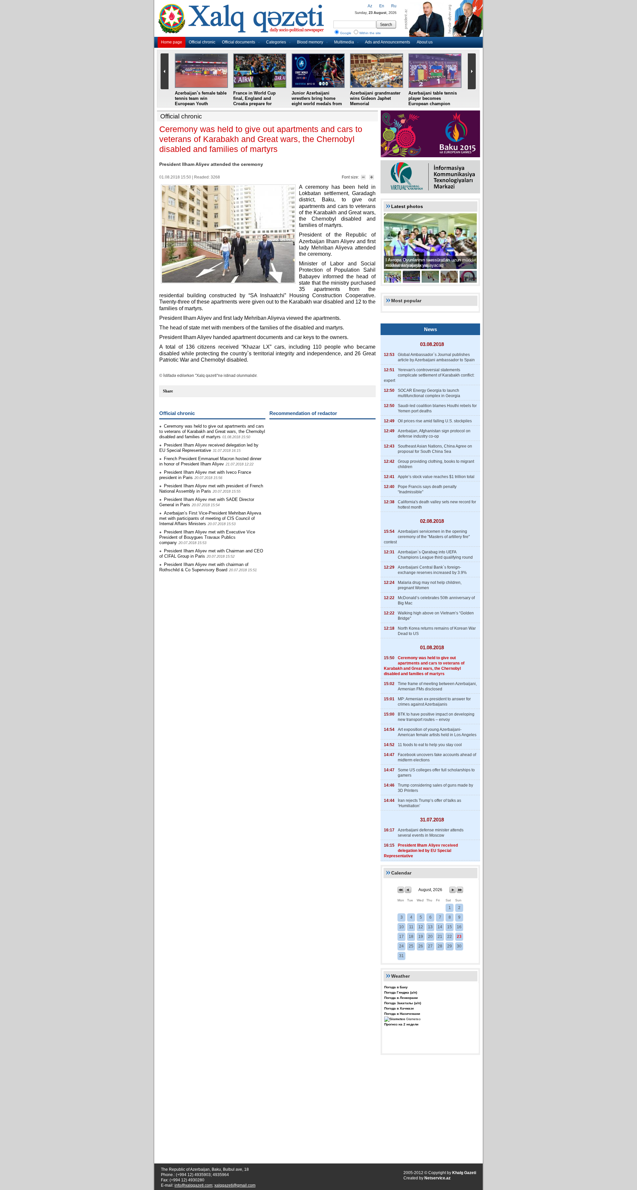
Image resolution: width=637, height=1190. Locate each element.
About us (425, 42)
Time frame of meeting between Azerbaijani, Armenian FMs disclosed (437, 686)
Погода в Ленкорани (401, 998)
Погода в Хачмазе (399, 1008)
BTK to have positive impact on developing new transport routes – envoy (436, 717)
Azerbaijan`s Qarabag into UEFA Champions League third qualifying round (435, 555)
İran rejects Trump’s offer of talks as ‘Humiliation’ (429, 803)
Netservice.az (437, 1178)
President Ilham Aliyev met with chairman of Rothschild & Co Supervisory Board (203, 567)
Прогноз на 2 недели (401, 1024)
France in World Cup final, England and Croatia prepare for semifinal (254, 101)
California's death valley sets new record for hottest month (437, 505)
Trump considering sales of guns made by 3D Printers (435, 788)
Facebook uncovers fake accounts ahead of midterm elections (437, 757)
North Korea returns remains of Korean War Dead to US (437, 631)
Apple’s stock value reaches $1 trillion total (436, 476)
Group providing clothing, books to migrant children (436, 464)
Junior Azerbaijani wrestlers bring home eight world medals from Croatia (317, 101)
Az (370, 6)
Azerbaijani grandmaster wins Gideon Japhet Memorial (375, 98)
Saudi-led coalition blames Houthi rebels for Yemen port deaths (437, 408)
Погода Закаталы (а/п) (402, 1003)
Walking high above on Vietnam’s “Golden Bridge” (436, 616)
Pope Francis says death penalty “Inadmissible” (427, 489)
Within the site (370, 33)
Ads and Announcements (387, 42)
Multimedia (344, 42)
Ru (393, 6)
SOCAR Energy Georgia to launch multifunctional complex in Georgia (429, 393)
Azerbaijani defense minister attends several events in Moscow (430, 833)
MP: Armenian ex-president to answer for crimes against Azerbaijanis (434, 702)
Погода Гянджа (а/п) (400, 992)
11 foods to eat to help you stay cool (430, 744)
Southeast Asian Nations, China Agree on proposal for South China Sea (435, 449)
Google (345, 33)
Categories (276, 42)
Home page (171, 42)
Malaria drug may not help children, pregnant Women (429, 585)
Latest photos (407, 206)
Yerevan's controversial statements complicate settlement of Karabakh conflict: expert (429, 375)
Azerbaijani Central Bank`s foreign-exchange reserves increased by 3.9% (432, 570)
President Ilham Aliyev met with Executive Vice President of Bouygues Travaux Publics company (207, 537)
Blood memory (310, 42)
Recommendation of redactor (303, 413)
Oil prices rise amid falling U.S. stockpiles (435, 421)
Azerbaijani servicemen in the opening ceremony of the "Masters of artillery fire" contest (427, 536)
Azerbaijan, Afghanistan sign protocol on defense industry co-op (434, 434)
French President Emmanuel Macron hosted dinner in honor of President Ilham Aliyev (210, 461)
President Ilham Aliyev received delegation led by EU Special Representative (208, 448)
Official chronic (202, 42)
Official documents (238, 42)
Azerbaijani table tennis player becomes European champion (432, 98)
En (381, 6)
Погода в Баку (396, 987)
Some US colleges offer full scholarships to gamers (436, 773)
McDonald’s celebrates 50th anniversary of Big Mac (436, 600)
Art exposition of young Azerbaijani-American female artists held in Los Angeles (437, 732)
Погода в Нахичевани (402, 1013)
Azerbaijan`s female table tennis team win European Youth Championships (201, 101)
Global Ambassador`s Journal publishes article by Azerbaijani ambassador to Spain (436, 357)
